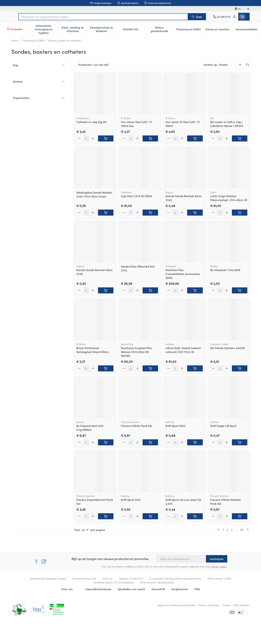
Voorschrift (158, 589)
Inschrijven (217, 559)
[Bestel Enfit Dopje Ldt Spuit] (239, 442)
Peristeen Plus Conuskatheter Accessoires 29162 (182, 274)
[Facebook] (36, 561)
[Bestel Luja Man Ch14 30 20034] (150, 213)
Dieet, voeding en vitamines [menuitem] (74, 29)
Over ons (67, 589)
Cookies (226, 605)
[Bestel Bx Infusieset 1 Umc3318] (239, 290)
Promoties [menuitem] (16, 29)
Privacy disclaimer (208, 605)
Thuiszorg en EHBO (33, 40)
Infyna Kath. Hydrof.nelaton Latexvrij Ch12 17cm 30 (183, 350)
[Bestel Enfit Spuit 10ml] (150, 516)
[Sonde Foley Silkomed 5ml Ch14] (139, 241)
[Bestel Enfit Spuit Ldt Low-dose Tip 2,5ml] (195, 516)
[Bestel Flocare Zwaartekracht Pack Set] (105, 516)
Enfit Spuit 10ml (130, 500)
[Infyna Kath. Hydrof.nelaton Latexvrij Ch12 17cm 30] (184, 319)
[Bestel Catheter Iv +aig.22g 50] (105, 138)
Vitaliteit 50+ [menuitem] (134, 30)
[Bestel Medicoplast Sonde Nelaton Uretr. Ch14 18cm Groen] (105, 213)
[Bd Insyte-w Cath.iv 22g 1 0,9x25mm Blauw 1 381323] (228, 93)
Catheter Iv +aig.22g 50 (91, 122)
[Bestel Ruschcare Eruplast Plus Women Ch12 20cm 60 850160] (150, 368)
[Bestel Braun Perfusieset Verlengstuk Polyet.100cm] (105, 368)
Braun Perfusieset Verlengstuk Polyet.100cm (92, 350)
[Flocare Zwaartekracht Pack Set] (95, 471)
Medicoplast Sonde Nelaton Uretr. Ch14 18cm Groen (94, 194)
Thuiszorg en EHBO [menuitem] (189, 30)
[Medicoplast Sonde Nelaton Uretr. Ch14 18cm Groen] (95, 167)
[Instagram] (44, 561)
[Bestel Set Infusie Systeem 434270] (239, 368)
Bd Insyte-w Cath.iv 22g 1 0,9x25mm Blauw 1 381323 (226, 124)
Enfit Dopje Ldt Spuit (223, 426)
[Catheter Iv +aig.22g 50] (95, 93)
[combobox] (103, 16)
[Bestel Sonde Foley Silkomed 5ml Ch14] (150, 290)
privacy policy (219, 566)
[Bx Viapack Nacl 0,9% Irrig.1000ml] (95, 397)
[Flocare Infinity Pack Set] (139, 397)
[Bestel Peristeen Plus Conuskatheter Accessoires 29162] (195, 290)
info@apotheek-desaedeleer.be (183, 578)
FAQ (197, 589)
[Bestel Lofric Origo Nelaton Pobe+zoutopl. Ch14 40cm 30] (239, 213)
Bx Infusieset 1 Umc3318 (225, 270)
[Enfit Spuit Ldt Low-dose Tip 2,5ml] (184, 471)
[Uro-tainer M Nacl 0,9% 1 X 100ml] (184, 93)
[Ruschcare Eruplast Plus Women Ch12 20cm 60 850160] (139, 319)
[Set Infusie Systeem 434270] (228, 319)
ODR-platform (241, 605)
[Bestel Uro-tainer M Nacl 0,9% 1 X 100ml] (195, 138)
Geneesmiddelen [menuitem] (248, 30)
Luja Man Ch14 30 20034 (136, 196)
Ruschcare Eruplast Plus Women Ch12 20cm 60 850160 (136, 352)
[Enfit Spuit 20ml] (184, 397)
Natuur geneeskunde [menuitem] (162, 29)
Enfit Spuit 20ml (175, 426)
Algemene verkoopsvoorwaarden (176, 605)
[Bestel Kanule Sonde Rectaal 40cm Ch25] (105, 290)
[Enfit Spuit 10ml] (139, 471)
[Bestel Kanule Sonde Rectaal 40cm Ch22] (195, 213)
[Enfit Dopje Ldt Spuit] (228, 397)
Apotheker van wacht (131, 589)
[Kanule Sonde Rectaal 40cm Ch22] (184, 167)
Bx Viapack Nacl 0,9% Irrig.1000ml (90, 428)
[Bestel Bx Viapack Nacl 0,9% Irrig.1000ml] (105, 442)
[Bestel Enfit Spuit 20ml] (195, 442)
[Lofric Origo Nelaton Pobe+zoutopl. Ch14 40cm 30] (228, 167)
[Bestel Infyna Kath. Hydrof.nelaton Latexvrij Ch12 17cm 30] (195, 368)
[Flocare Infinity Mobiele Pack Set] (228, 471)
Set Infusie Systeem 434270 (227, 348)
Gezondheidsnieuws (98, 589)
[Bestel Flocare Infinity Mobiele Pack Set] (239, 516)
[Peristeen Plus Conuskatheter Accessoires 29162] (184, 241)
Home (14, 40)
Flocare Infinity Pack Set (136, 426)
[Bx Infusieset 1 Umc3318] (228, 241)
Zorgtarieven (179, 589)
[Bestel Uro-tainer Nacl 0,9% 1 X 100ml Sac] (150, 138)
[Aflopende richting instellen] (247, 64)
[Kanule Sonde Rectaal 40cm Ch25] (95, 241)
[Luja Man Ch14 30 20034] (139, 167)
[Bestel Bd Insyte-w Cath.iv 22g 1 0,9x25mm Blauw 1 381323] (239, 138)
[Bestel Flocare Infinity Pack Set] (150, 442)
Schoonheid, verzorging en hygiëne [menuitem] (46, 29)
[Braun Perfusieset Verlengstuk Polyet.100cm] (95, 319)
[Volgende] (247, 529)
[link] (218, 529)
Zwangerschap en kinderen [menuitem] (103, 29)
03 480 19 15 (136, 578)
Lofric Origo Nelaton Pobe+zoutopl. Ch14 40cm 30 (228, 198)
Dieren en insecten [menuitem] (218, 30)
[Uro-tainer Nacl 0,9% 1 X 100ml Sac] (139, 93)
